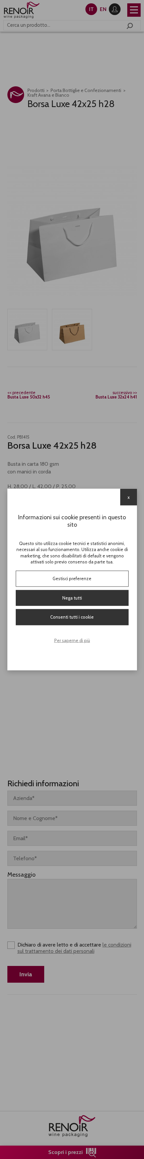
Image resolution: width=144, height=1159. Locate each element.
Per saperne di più (72, 640)
